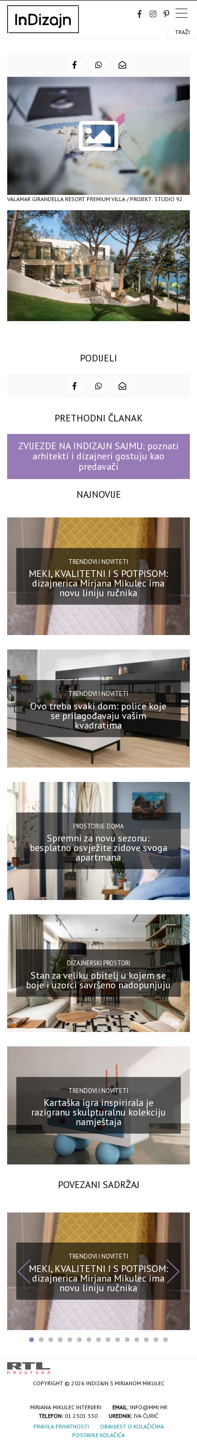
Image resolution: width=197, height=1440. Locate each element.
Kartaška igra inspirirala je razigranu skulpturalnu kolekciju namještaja (98, 1112)
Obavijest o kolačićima (132, 1426)
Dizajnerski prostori (98, 963)
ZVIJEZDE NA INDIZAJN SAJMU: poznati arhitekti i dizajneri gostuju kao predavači (98, 456)
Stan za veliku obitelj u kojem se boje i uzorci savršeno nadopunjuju (98, 980)
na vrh (180, 1364)
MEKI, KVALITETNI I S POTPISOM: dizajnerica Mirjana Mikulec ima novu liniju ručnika (98, 583)
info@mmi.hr (148, 1407)
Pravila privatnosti (61, 1426)
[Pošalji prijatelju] (122, 65)
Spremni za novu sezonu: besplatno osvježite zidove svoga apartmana (98, 848)
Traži (182, 32)
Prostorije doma (98, 826)
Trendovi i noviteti (98, 561)
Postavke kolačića (98, 1435)
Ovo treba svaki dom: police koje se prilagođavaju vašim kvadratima (98, 715)
